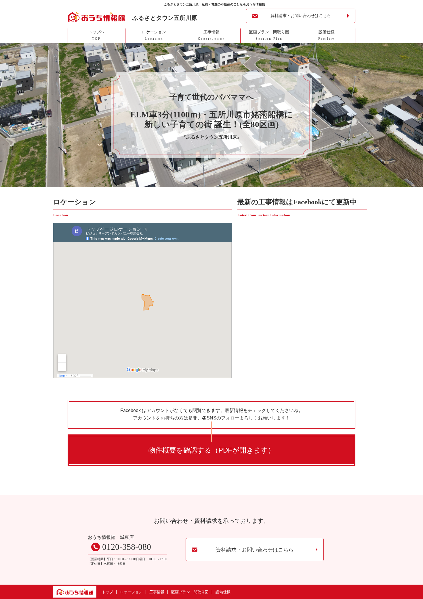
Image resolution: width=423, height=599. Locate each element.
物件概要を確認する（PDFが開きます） (211, 450)
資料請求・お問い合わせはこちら (300, 16)
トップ (107, 592)
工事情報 (156, 592)
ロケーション (131, 592)
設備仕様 (223, 592)
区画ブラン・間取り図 (190, 592)
